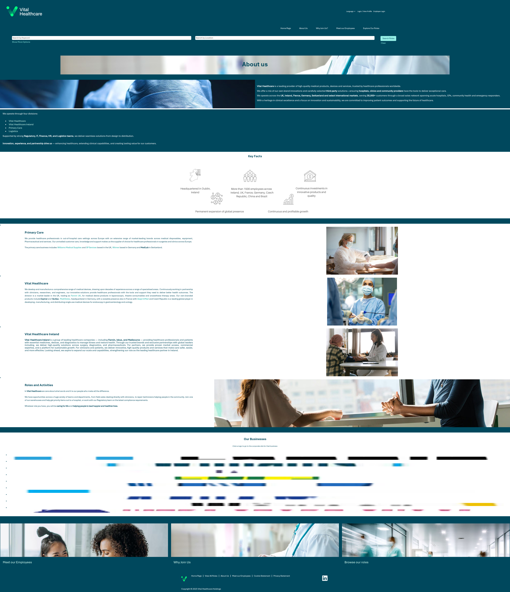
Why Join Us (182, 562)
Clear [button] (383, 43)
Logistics (13, 131)
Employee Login (379, 11)
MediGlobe (65, 299)
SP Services (91, 247)
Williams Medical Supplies (69, 247)
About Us (303, 28)
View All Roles (211, 576)
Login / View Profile (365, 11)
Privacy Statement (281, 576)
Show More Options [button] (21, 42)
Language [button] (350, 11)
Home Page (285, 28)
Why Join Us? (322, 28)
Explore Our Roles (371, 28)
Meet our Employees (345, 28)
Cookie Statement (262, 576)
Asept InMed (143, 299)
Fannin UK (76, 295)
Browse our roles (356, 562)
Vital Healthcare (17, 120)
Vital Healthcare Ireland (21, 124)
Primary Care (15, 127)
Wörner (116, 247)
